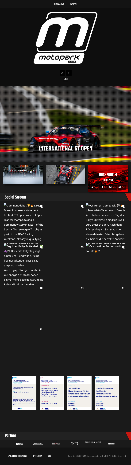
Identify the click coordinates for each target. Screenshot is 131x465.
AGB (49, 456)
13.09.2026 (108, 180)
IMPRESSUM (37, 456)
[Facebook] (69, 73)
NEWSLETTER (59, 4)
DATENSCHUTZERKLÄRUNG (17, 456)
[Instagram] (62, 73)
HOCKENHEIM (108, 175)
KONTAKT (73, 4)
